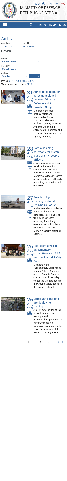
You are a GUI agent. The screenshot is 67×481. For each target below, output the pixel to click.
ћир (50, 3)
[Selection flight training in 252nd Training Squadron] (13, 202)
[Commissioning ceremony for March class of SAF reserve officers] (13, 152)
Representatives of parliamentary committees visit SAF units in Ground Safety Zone (48, 253)
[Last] (63, 342)
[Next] (58, 342)
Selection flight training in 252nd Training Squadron (45, 201)
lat (57, 3)
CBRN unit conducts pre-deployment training (46, 302)
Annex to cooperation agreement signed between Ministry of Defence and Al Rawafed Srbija (47, 99)
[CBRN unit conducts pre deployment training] (13, 303)
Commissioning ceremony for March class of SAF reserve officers (46, 153)
